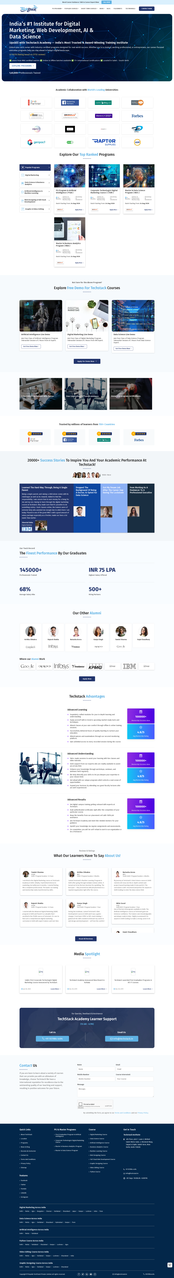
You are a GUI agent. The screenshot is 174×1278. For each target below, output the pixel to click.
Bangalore (40, 1211)
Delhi (21, 1211)
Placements (118, 8)
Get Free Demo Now (30, 346)
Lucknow (88, 1211)
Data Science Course (97, 1139)
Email (118, 1065)
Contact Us (24, 1155)
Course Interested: (123, 1075)
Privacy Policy (143, 1113)
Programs (24, 1143)
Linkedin (23, 1193)
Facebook (24, 1180)
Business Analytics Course (99, 1147)
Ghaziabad (66, 1211)
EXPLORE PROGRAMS (22, 66)
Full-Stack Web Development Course (102, 1159)
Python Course (95, 1172)
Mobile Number (83, 1075)
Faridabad (57, 1211)
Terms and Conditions (123, 1113)
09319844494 (149, 1274)
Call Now (106, 2)
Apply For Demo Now (85, 361)
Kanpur (81, 1211)
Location (24, 1139)
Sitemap (24, 1167)
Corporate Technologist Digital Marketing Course (70, 1141)
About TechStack (26, 1134)
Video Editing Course (97, 1167)
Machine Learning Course (98, 1151)
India (95, 1211)
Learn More (55, 989)
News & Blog (25, 1147)
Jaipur (74, 1211)
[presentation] (15, 394)
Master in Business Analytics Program (69, 1146)
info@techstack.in (123, 1038)
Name (79, 1065)
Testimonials (130, 8)
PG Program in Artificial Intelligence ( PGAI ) (66, 191)
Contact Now (147, 8)
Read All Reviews (86, 939)
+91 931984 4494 (54, 1038)
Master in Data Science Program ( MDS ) (135, 191)
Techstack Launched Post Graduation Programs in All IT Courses (133, 981)
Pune (101, 1211)
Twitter (23, 1184)
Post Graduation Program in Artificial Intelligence (68, 1135)
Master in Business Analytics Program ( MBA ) (68, 244)
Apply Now (79, 210)
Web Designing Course (98, 1155)
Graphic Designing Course (99, 1163)
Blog (108, 8)
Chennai (48, 1211)
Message (80, 1085)
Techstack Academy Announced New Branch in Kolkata (87, 981)
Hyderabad (58, 1222)
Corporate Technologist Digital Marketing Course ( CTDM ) (104, 191)
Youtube (23, 1189)
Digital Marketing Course (98, 1134)
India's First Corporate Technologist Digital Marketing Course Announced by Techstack (41, 981)
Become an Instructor (28, 1151)
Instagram (24, 1197)
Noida (27, 1211)
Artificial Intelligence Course (99, 1143)
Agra (33, 1211)
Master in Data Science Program (67, 1150)
